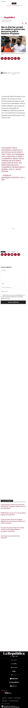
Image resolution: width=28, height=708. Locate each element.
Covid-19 (8, 251)
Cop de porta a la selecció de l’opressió (14, 5)
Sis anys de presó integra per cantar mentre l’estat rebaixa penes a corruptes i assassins (12, 529)
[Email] (18, 58)
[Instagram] (12, 656)
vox (17, 251)
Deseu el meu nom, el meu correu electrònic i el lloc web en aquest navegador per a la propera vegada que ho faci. (13, 296)
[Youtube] (17, 656)
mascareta (13, 251)
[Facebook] (5, 58)
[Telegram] (12, 58)
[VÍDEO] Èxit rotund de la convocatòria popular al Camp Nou (13, 514)
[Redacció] (2, 73)
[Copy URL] (15, 58)
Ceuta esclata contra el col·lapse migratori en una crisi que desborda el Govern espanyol (13, 521)
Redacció (5, 72)
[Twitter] (8, 58)
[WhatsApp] (2, 58)
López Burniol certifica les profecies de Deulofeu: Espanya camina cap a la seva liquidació (13, 506)
